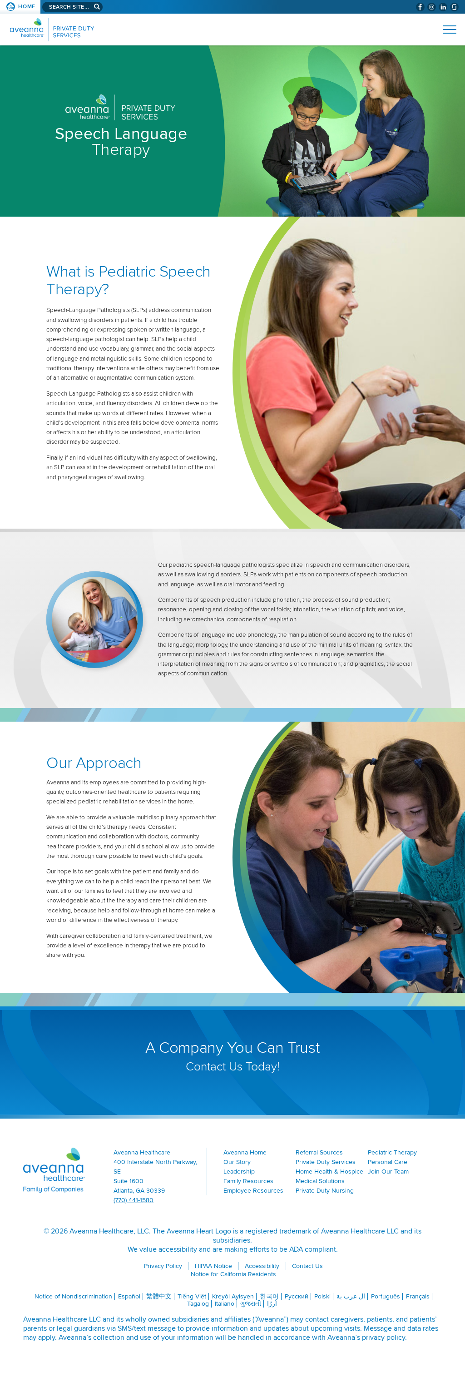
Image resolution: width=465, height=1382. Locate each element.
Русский (296, 1296)
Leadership (239, 1171)
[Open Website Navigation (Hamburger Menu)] (445, 29)
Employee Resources (253, 1190)
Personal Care (387, 1162)
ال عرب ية (350, 1296)
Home (26, 6)
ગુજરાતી (250, 1304)
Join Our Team (388, 1171)
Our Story (237, 1162)
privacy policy (383, 1337)
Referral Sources (319, 1152)
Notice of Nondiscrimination (73, 1296)
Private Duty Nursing (325, 1190)
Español (129, 1296)
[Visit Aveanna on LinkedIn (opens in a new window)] (443, 7)
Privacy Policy (163, 1266)
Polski (322, 1296)
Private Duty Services (326, 1162)
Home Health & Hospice (329, 1171)
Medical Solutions (320, 1181)
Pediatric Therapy (392, 1152)
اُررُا (272, 1304)
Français (418, 1296)
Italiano (224, 1304)
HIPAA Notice (213, 1266)
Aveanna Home (245, 1152)
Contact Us (307, 1266)
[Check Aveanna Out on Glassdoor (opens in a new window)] (454, 7)
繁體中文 (159, 1296)
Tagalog (198, 1304)
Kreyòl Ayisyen (233, 1296)
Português (385, 1296)
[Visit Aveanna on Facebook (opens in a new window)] (420, 7)
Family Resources (248, 1181)
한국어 (269, 1296)
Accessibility (262, 1266)
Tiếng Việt (192, 1296)
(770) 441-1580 (133, 1200)
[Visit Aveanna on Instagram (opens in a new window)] (431, 7)
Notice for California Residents (233, 1274)
